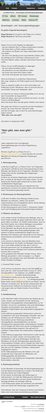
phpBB (23, 406)
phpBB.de (41, 408)
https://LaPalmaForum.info (11, 154)
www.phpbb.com (7, 275)
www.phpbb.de (20, 279)
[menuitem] (6, 8)
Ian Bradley (41, 404)
